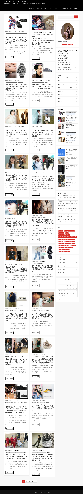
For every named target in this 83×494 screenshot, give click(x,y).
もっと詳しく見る (9, 56)
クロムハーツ (61, 247)
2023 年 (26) (62, 269)
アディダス (22, 356)
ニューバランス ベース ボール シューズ (39, 356)
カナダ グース (43, 128)
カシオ (43, 263)
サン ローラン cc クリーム (10, 172)
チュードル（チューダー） (70, 243)
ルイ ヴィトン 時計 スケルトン (11, 82)
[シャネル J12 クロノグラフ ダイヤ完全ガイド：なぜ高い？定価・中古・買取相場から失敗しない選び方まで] (16, 116)
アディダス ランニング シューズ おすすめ (13, 452)
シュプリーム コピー (62, 55)
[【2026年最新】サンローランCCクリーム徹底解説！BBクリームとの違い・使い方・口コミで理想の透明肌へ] (16, 161)
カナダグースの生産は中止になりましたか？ (66, 239)
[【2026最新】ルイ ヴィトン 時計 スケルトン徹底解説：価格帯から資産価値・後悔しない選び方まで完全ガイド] (16, 70)
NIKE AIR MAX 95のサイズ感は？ (38, 82)
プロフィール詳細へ (67, 44)
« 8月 (59, 299)
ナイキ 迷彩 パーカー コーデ (37, 217)
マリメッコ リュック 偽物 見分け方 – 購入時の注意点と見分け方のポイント (71, 150)
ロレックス (61, 230)
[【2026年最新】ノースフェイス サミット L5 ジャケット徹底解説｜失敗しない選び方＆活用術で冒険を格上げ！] (16, 253)
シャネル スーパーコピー (63, 53)
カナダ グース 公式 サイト (10, 218)
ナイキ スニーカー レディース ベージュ (39, 452)
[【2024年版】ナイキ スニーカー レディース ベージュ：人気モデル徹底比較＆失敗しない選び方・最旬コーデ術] (43, 440)
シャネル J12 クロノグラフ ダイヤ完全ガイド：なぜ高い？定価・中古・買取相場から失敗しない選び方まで (71, 139)
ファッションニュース (63, 8)
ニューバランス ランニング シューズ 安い (13, 402)
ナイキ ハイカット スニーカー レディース (39, 310)
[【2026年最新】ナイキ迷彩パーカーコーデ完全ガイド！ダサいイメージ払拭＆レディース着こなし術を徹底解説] (43, 206)
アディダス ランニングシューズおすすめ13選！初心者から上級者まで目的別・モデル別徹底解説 (16, 456)
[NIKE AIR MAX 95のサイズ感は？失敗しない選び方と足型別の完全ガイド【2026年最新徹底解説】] (43, 70)
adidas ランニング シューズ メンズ (12, 356)
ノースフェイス (12, 34)
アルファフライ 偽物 (62, 58)
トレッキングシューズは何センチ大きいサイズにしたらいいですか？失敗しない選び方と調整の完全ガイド (71, 113)
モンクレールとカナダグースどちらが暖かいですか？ (67, 237)
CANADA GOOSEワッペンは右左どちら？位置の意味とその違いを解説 (71, 158)
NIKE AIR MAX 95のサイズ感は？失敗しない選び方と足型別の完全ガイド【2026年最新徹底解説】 (43, 86)
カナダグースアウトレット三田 (64, 249)
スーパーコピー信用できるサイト (65, 64)
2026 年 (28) (62, 259)
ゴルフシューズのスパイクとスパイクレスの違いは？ (41, 34)
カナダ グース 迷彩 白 (36, 128)
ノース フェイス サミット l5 (11, 264)
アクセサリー (51, 8)
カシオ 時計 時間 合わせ (36, 263)
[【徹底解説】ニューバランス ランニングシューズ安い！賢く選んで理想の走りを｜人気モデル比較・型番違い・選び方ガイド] (16, 391)
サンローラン (18, 172)
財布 (71, 8)
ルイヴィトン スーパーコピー (64, 62)
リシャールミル (66, 245)
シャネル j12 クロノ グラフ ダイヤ (12, 128)
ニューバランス (50, 356)
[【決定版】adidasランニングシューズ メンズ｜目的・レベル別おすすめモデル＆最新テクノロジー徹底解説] (16, 345)
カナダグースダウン (69, 247)
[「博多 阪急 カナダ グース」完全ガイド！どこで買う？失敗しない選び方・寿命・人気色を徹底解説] (43, 162)
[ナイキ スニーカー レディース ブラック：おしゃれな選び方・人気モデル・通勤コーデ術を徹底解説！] (43, 391)
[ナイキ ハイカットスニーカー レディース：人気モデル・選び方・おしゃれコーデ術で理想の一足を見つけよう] (43, 299)
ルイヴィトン (20, 82)
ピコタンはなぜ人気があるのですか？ (68, 219)
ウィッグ (76, 8)
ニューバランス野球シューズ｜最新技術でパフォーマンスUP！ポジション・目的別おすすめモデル (43, 361)
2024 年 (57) (62, 266)
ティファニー (61, 243)
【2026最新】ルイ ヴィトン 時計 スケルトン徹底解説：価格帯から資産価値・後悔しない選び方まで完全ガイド (71, 126)
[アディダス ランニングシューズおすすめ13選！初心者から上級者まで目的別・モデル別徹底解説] (16, 440)
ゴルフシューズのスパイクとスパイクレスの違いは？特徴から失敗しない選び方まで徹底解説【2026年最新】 (71, 119)
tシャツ (66, 241)
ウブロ (60, 245)
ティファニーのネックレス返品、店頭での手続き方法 (71, 176)
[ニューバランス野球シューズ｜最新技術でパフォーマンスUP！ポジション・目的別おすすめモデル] (43, 345)
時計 (45, 8)
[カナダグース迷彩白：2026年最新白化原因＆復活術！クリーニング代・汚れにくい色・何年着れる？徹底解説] (43, 116)
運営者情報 (31, 8)
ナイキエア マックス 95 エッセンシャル (13, 310)
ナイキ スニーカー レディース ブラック (39, 402)
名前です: (60, 41)
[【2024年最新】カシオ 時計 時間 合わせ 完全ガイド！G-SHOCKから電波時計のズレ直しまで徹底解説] (43, 252)
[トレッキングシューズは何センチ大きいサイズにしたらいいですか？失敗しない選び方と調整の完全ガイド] (16, 22)
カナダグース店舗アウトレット (64, 234)
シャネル (20, 128)
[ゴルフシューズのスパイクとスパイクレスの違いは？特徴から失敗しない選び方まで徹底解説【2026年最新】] (43, 22)
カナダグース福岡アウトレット (64, 251)
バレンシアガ (71, 241)
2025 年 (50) (62, 262)
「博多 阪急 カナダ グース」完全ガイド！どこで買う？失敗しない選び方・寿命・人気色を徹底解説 (43, 178)
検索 (75, 17)
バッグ (37, 8)
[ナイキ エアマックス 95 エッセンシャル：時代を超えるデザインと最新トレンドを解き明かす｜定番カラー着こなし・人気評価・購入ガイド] (16, 299)
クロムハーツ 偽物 (62, 60)
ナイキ (46, 82)
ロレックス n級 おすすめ (63, 56)
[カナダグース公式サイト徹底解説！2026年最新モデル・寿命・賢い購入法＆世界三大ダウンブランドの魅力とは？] (16, 207)
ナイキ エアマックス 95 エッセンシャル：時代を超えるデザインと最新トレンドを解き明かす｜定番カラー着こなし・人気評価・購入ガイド (16, 316)
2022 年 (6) (61, 273)
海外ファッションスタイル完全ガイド (16, 2)
